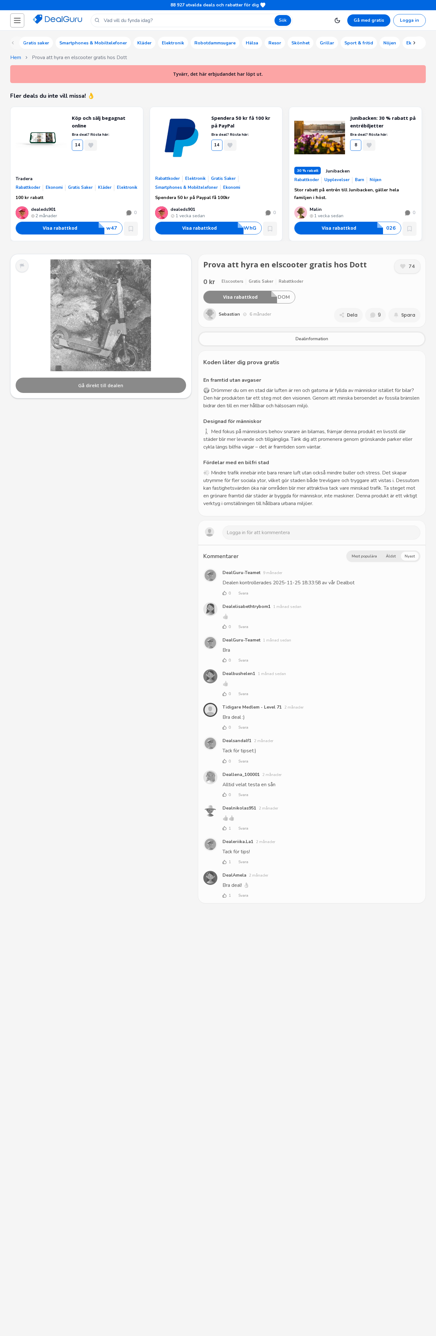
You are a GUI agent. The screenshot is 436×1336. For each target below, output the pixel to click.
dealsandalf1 (237, 741)
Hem (15, 57)
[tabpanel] (312, 433)
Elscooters (232, 281)
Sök (283, 20)
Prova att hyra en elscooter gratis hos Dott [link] (79, 57)
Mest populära (364, 556)
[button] (17, 20)
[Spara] (131, 229)
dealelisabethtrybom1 (246, 606)
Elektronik (127, 187)
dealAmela (234, 875)
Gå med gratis (369, 20)
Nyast (410, 556)
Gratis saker (80, 187)
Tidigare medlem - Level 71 (252, 707)
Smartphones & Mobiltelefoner (186, 187)
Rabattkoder (28, 187)
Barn (359, 180)
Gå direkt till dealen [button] (100, 385)
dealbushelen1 (238, 674)
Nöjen (375, 180)
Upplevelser (337, 180)
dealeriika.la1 (237, 842)
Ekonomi (54, 187)
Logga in (409, 20)
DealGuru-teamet (241, 573)
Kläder (104, 187)
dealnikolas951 (239, 808)
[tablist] (312, 339)
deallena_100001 (241, 775)
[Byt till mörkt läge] (337, 20)
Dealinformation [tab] (312, 339)
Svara (243, 593)
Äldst (391, 556)
